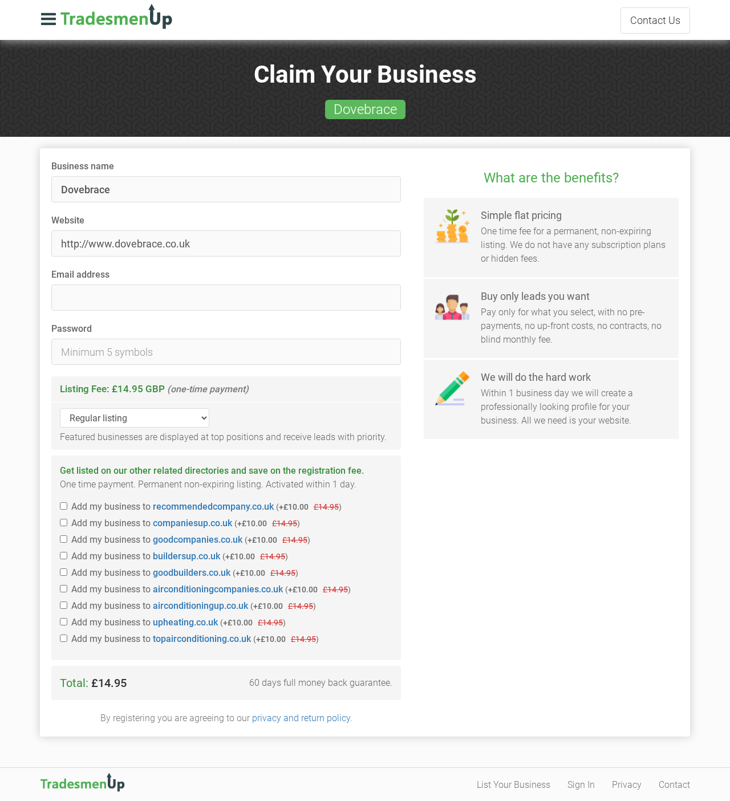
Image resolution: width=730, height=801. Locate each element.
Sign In (581, 784)
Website (67, 220)
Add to (206, 506)
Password (71, 328)
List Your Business (513, 784)
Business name (82, 166)
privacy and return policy (301, 718)
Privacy (627, 784)
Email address (80, 274)
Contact (655, 20)
